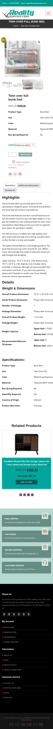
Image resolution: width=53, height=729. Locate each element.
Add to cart (25, 154)
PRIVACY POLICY (10, 665)
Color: (11, 144)
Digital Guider (26, 720)
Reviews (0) (10, 190)
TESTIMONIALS (9, 637)
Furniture (12, 167)
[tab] (10, 185)
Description (10, 185)
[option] (26, 459)
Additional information (28, 185)
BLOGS (6, 693)
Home (16, 26)
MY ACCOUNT (9, 627)
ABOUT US (8, 655)
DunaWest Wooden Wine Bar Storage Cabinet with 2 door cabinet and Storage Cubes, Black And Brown (26, 464)
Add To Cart (26, 482)
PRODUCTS (8, 697)
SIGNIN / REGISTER (11, 642)
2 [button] (24, 494)
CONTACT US (9, 683)
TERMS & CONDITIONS (12, 670)
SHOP (6, 660)
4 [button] (32, 494)
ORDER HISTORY (10, 632)
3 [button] (28, 494)
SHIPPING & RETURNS (12, 688)
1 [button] (20, 494)
